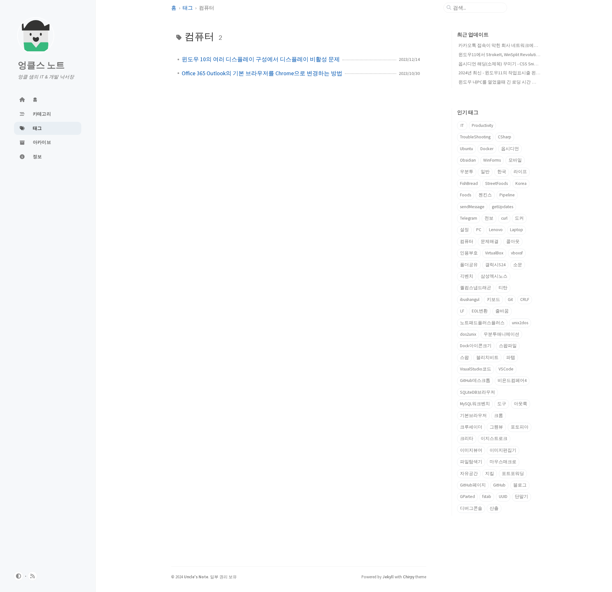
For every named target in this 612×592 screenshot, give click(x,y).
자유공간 (469, 473)
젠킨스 (485, 195)
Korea (521, 183)
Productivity (482, 125)
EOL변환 (480, 311)
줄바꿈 (502, 311)
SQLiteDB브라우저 (477, 392)
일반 (485, 171)
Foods (465, 195)
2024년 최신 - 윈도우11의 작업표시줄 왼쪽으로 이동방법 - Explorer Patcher (530, 73)
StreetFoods (496, 183)
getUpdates (502, 206)
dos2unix (468, 334)
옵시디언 (510, 148)
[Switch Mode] (18, 576)
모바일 (515, 160)
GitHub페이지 (473, 485)
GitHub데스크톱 (475, 380)
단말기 (521, 496)
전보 (488, 218)
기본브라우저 (473, 415)
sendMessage (472, 206)
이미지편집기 (503, 450)
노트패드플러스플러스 (482, 322)
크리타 (466, 438)
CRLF (524, 299)
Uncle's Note (196, 576)
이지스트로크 (494, 438)
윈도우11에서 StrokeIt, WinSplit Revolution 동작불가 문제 (513, 54)
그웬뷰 (496, 427)
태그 (188, 7)
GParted (467, 496)
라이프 (520, 171)
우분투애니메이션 (501, 334)
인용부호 (469, 253)
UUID (503, 496)
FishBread (469, 183)
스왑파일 (508, 345)
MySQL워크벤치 (475, 403)
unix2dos (520, 322)
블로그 (520, 485)
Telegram (468, 218)
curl (504, 218)
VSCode (506, 369)
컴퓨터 (466, 241)
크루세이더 (471, 427)
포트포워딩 (513, 473)
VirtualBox (494, 253)
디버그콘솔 (471, 508)
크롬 (498, 415)
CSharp (504, 137)
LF (462, 311)
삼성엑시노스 (494, 276)
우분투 (466, 171)
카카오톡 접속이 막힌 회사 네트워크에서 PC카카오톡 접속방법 (519, 45)
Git (510, 299)
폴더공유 (469, 264)
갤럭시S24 (495, 264)
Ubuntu (466, 148)
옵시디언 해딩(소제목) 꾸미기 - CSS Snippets (501, 64)
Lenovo (496, 229)
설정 (464, 229)
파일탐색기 (471, 461)
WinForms (492, 160)
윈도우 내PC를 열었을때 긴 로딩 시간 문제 (499, 82)
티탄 (503, 287)
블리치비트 (487, 357)
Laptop (516, 229)
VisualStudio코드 (475, 369)
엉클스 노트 (41, 65)
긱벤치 (466, 276)
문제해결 (490, 241)
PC (478, 229)
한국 (501, 171)
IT (462, 125)
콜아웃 (513, 241)
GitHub (499, 485)
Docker (486, 148)
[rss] (32, 576)
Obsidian (468, 160)
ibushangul (469, 299)
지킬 (489, 473)
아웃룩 (520, 403)
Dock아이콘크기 (476, 345)
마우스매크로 (503, 461)
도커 (519, 218)
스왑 (464, 357)
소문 (517, 264)
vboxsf (517, 253)
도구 (501, 403)
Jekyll (388, 576)
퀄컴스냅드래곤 (475, 287)
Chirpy (408, 576)
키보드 (493, 299)
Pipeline (507, 195)
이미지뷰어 (471, 450)
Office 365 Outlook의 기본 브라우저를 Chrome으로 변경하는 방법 (262, 73)
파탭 (510, 357)
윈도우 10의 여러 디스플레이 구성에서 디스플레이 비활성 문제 (261, 59)
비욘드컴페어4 (512, 380)
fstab (486, 496)
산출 (494, 508)
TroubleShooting (475, 137)
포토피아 (519, 427)
